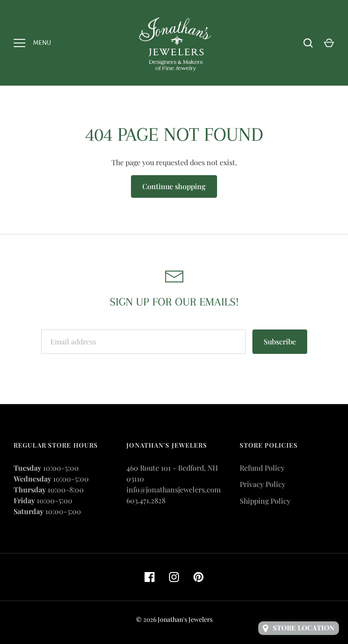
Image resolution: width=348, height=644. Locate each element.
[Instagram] (174, 577)
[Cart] (329, 43)
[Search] (308, 43)
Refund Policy (262, 467)
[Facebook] (150, 577)
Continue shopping (174, 186)
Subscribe (280, 341)
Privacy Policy (262, 484)
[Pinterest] (198, 577)
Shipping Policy (265, 501)
